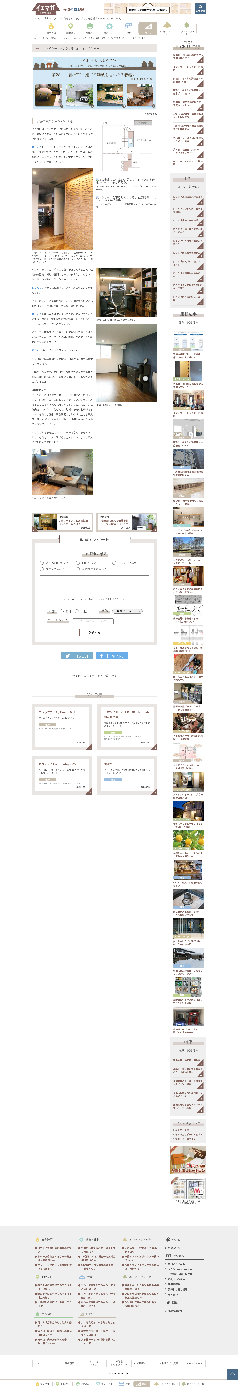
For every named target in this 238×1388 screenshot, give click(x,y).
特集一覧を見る (188, 1050)
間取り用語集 (175, 1310)
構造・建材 (182, 525)
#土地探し (139, 736)
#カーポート (109, 736)
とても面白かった (57, 562)
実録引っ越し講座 (177, 1289)
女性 (84, 611)
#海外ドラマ (66, 729)
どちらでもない (128, 562)
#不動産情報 (119, 736)
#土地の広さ (129, 736)
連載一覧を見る (188, 322)
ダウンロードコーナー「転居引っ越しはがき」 (181, 1272)
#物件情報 (117, 739)
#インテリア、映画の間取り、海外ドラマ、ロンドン (59, 783)
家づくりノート (176, 1264)
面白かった (89, 562)
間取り (48, 724)
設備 (113, 779)
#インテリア (44, 729)
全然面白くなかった (94, 569)
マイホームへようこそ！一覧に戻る (94, 676)
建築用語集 (174, 1284)
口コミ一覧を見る (188, 187)
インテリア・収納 (182, 408)
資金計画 (182, 643)
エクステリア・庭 (182, 378)
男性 (68, 611)
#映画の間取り (55, 729)
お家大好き (174, 1248)
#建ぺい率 (108, 739)
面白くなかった (55, 569)
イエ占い (173, 1294)
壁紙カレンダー (176, 1279)
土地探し (113, 732)
